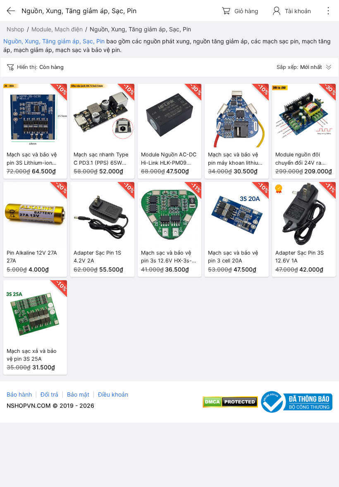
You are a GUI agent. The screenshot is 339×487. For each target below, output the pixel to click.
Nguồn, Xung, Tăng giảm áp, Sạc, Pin (54, 41)
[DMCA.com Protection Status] (230, 402)
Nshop (15, 29)
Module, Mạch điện (57, 29)
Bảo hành (19, 394)
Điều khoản (113, 394)
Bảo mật (78, 394)
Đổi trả (49, 394)
